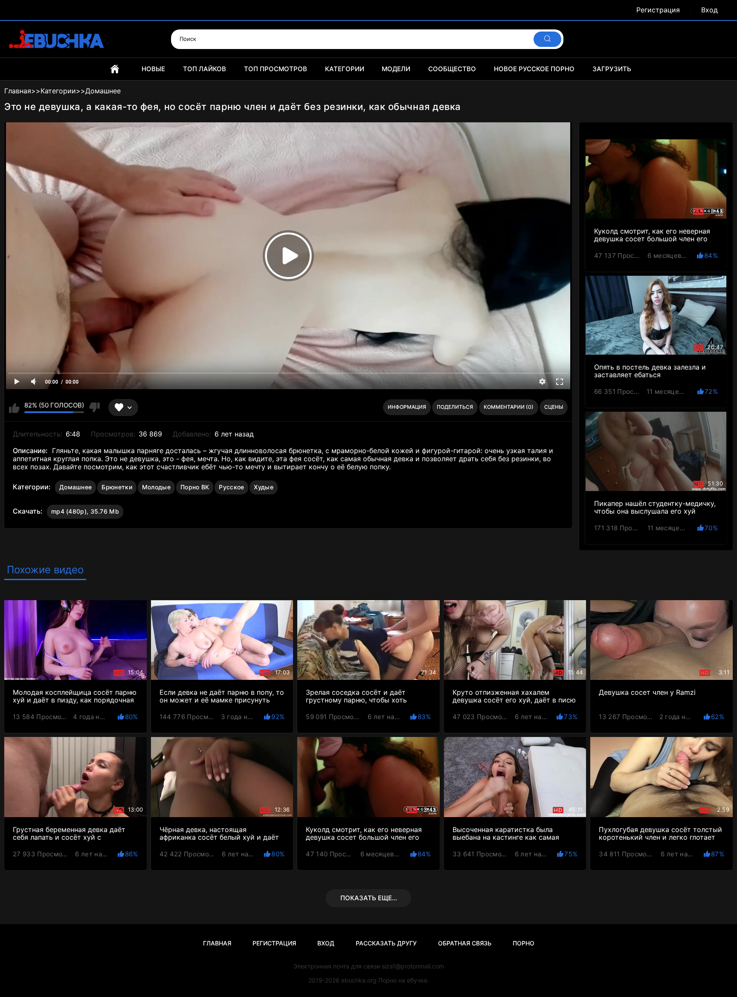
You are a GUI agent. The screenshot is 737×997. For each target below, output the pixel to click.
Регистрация (658, 10)
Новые (153, 69)
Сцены (553, 407)
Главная (114, 69)
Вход (709, 10)
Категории (344, 69)
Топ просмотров (275, 69)
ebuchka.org (359, 980)
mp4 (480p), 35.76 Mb (85, 511)
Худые (263, 487)
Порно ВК (194, 487)
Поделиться (455, 407)
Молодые (156, 487)
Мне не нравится (94, 407)
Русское (231, 487)
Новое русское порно (534, 69)
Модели (396, 69)
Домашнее (75, 487)
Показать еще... (368, 898)
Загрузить (611, 69)
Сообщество (452, 69)
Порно (523, 943)
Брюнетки (117, 487)
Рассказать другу (386, 943)
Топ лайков (204, 69)
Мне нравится (14, 407)
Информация (407, 407)
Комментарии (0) (509, 407)
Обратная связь (464, 943)
